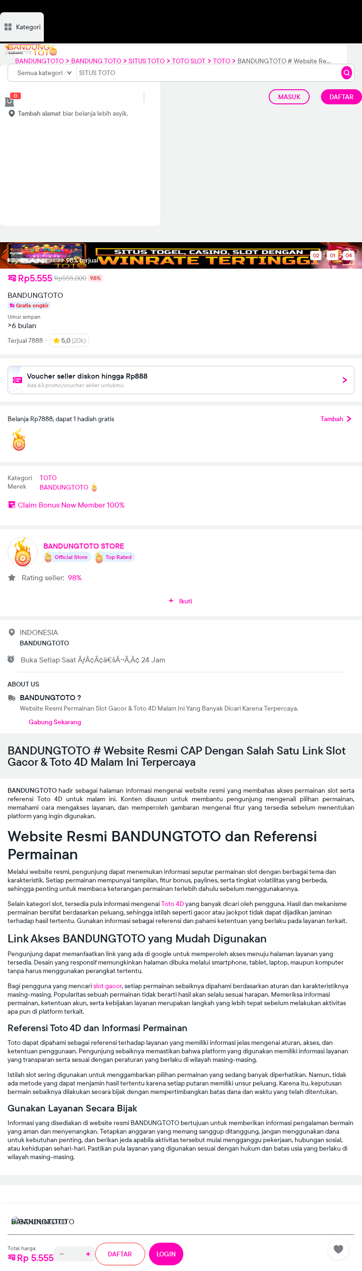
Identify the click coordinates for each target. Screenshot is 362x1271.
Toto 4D (172, 903)
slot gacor (107, 986)
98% (75, 577)
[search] (346, 72)
